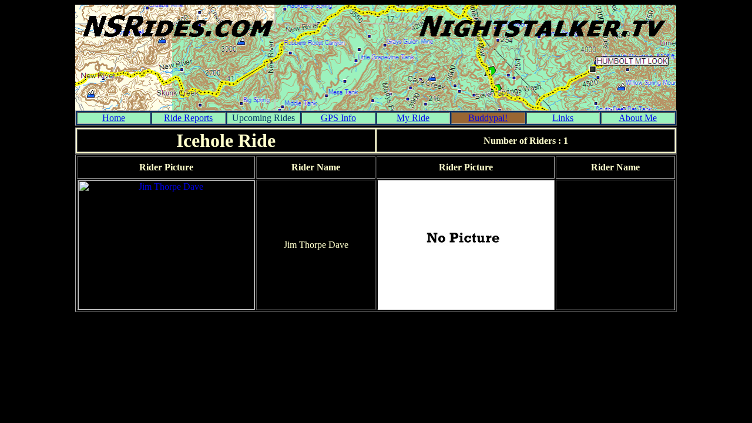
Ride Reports (188, 118)
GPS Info (338, 118)
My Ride (413, 118)
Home (113, 118)
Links (562, 118)
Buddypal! (488, 118)
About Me (638, 118)
